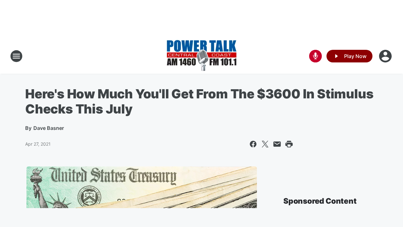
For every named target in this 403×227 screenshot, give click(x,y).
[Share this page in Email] (277, 144)
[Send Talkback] (315, 56)
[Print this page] (289, 144)
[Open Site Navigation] (16, 56)
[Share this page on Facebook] (253, 144)
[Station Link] (202, 56)
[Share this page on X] (265, 144)
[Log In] (386, 56)
